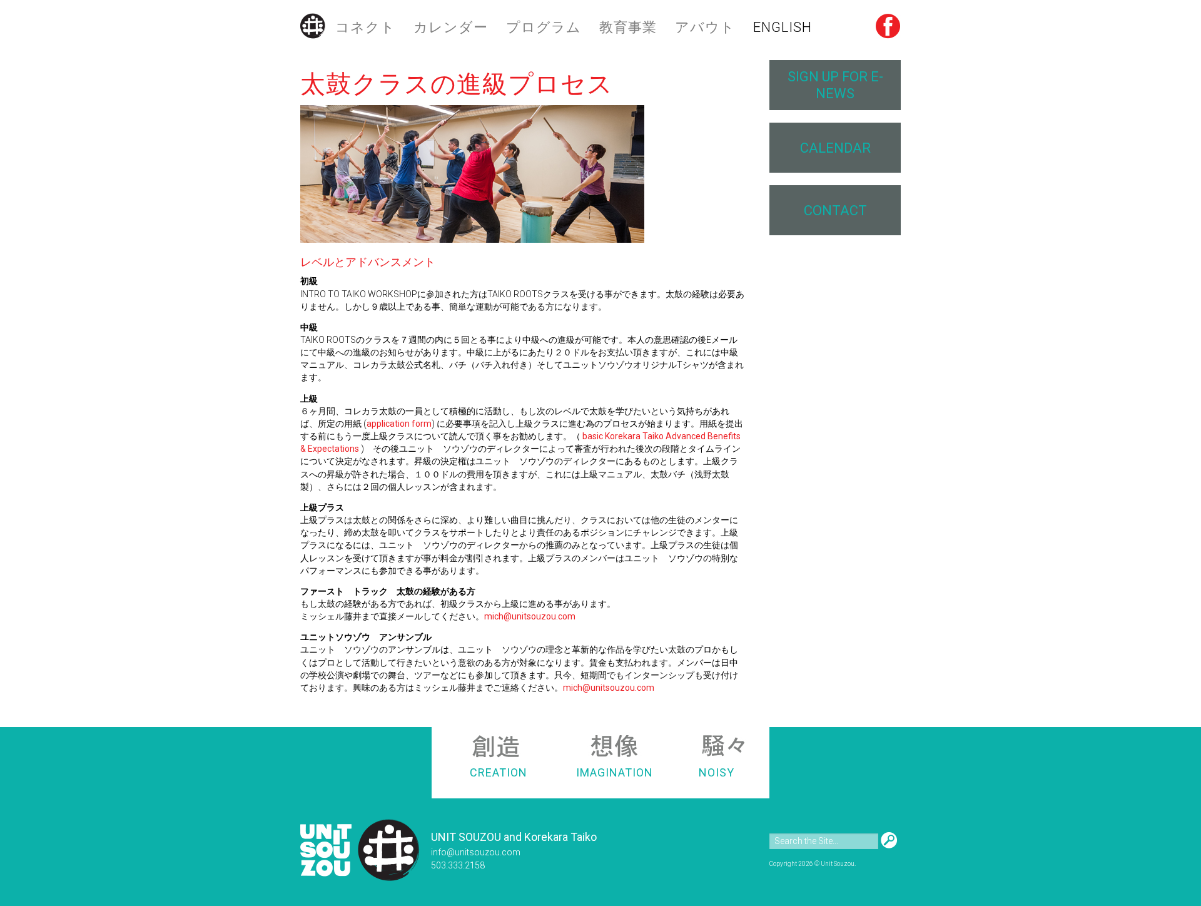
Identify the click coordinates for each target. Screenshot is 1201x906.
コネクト (365, 27)
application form (399, 424)
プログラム (543, 27)
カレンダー (450, 27)
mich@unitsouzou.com (529, 616)
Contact (835, 210)
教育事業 (628, 27)
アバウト (705, 27)
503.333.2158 (458, 865)
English (782, 27)
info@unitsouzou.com (475, 852)
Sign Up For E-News (835, 85)
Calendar (835, 148)
